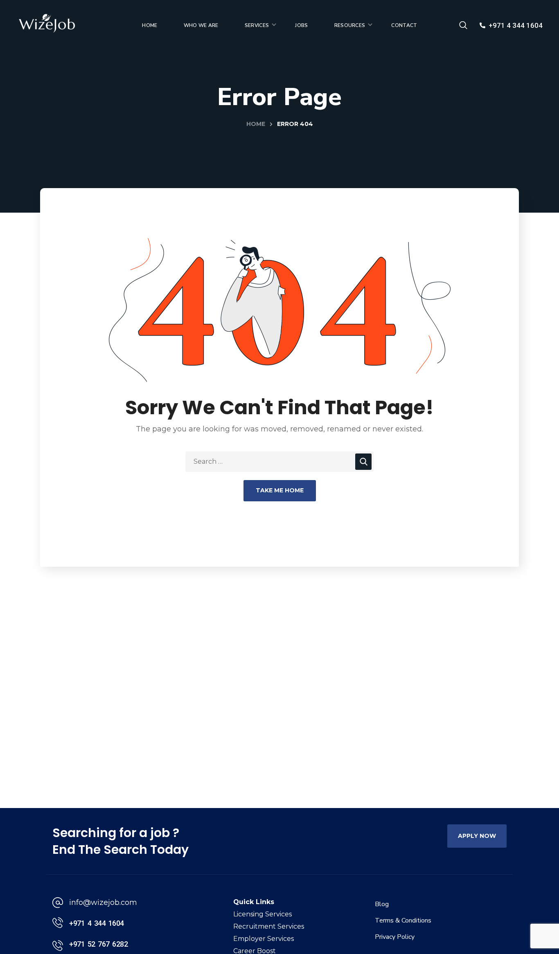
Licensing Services (262, 914)
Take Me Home (280, 490)
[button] (463, 25)
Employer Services (263, 939)
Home (255, 124)
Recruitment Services (268, 926)
